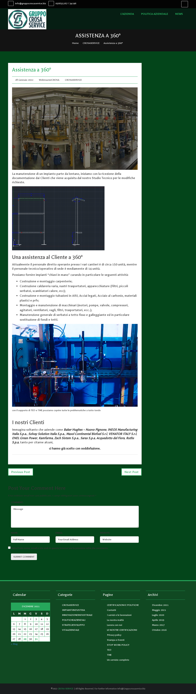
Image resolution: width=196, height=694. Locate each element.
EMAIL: (59, 532)
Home (75, 43)
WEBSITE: (105, 532)
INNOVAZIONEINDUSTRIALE (77, 615)
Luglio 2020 (158, 615)
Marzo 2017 (158, 625)
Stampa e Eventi (115, 640)
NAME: (14, 532)
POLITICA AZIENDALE (154, 14)
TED (109, 650)
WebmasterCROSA (49, 80)
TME (109, 655)
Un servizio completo (118, 660)
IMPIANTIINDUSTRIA (73, 610)
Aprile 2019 (158, 620)
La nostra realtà (115, 620)
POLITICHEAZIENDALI (73, 620)
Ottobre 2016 (159, 630)
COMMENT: (17, 502)
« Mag (14, 644)
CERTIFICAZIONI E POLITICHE (123, 605)
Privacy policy (114, 635)
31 (36, 639)
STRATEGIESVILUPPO (73, 625)
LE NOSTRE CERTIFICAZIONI (122, 630)
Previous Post (20, 472)
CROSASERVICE (91, 43)
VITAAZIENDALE (70, 630)
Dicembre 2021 (160, 605)
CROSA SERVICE (65, 688)
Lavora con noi (114, 625)
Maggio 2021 (159, 610)
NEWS (179, 14)
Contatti (111, 610)
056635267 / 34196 (65, 3)
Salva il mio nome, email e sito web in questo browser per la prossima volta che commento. (59, 548)
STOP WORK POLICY (118, 645)
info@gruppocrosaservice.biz (30, 3)
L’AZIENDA (127, 14)
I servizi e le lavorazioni (119, 615)
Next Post (131, 472)
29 (25, 639)
